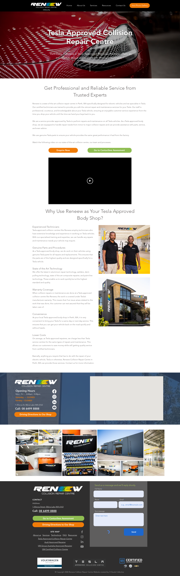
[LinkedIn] (82, 541)
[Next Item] (160, 452)
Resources (72, 535)
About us (37, 535)
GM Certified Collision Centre (55, 549)
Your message (100, 511)
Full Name (98, 489)
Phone (97, 499)
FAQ (65, 535)
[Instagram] (82, 537)
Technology (56, 535)
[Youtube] (82, 546)
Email (122, 499)
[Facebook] (82, 532)
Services (46, 535)
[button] (94, 5)
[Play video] (90, 181)
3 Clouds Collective (116, 572)
